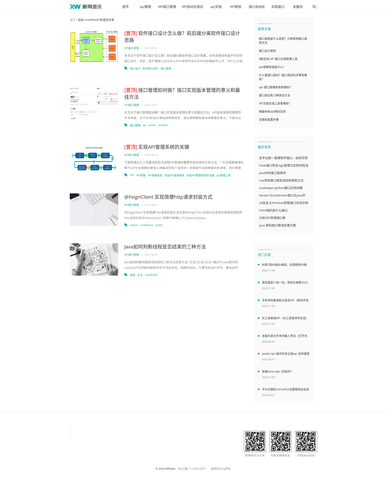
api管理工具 (223, 175)
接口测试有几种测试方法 (274, 95)
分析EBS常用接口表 (272, 218)
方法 (140, 275)
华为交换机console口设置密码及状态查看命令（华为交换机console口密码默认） (285, 390)
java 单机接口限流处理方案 (277, 225)
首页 (125, 6)
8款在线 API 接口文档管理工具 (278, 59)
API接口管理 (167, 6)
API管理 (141, 175)
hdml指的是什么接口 (273, 210)
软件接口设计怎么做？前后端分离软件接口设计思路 (182, 36)
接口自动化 (257, 6)
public (158, 225)
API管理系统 (155, 175)
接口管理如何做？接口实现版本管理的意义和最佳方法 (182, 93)
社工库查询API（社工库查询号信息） (285, 318)
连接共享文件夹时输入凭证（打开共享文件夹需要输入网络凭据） (284, 336)
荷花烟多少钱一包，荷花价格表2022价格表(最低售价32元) (285, 283)
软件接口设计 (150, 68)
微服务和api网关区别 (272, 111)
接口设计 (135, 68)
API (132, 175)
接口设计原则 (267, 51)
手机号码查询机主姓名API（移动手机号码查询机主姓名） (285, 300)
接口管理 (166, 68)
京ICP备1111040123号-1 (192, 468)
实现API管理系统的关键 (156, 146)
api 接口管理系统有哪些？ (275, 87)
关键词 (298, 6)
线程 (132, 275)
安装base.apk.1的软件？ (277, 371)
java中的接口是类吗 (272, 173)
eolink (152, 125)
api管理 (145, 6)
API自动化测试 (192, 6)
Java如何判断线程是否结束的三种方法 (165, 246)
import (134, 225)
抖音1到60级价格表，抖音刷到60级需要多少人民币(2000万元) (284, 265)
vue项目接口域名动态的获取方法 (281, 180)
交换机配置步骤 (269, 119)
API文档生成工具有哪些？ (275, 103)
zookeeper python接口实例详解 (281, 188)
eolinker (163, 125)
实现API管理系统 (174, 175)
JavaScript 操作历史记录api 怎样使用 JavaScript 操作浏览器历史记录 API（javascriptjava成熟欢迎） (285, 354)
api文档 (216, 6)
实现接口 (277, 6)
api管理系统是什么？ (272, 67)
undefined (146, 225)
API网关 (235, 6)
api (144, 125)
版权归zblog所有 (221, 468)
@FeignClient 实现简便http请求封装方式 (168, 196)
